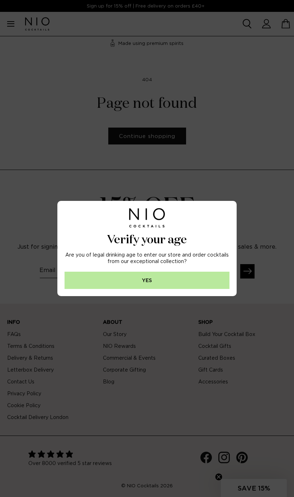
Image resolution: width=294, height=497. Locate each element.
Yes (147, 280)
